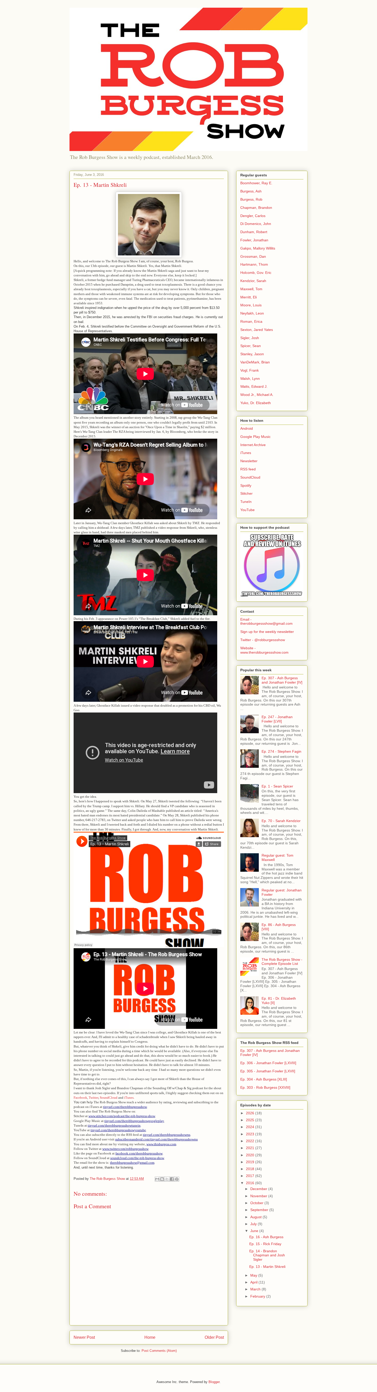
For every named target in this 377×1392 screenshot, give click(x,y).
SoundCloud (108, 1097)
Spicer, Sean (250, 346)
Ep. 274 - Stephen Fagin (281, 751)
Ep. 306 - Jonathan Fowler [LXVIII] (268, 1063)
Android (246, 428)
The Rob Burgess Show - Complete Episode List (282, 961)
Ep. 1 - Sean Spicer (277, 786)
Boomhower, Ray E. (256, 183)
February (258, 1296)
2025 (250, 1120)
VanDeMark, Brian (255, 362)
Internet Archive (253, 445)
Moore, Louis (251, 305)
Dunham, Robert (253, 232)
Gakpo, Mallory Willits (257, 248)
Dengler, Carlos (252, 216)
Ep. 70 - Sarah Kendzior (281, 821)
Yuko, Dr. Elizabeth (255, 403)
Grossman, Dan (253, 256)
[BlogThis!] (162, 1179)
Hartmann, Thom (254, 264)
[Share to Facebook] (171, 1179)
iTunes (129, 1097)
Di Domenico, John (255, 224)
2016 (250, 1183)
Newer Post (84, 1337)
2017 (250, 1176)
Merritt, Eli (248, 297)
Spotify (245, 485)
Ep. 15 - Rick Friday (265, 1244)
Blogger (214, 1382)
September (259, 1210)
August (256, 1217)
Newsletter (248, 461)
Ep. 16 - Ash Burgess (266, 1237)
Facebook (80, 1097)
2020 (250, 1155)
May (254, 1275)
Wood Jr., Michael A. (256, 395)
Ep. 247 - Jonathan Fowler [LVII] (277, 719)
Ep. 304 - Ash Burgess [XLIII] (263, 1079)
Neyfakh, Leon (252, 313)
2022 (250, 1141)
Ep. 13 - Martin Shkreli (267, 1267)
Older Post (214, 1337)
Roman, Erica (251, 321)
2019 (250, 1162)
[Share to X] (167, 1179)
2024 (250, 1127)
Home (149, 1337)
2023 (250, 1134)
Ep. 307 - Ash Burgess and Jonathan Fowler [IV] (282, 680)
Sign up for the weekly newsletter (267, 632)
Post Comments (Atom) (159, 1351)
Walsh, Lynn (250, 378)
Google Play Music (255, 437)
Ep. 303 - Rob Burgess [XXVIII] (265, 1087)
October (257, 1203)
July (254, 1224)
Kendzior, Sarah (253, 281)
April (254, 1282)
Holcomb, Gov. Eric (255, 273)
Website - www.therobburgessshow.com (264, 650)
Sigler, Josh (249, 338)
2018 (250, 1169)
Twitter (93, 1097)
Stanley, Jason (252, 354)
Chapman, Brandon (256, 208)
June (254, 1231)
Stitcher (246, 493)
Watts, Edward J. (253, 386)
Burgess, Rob (251, 199)
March (256, 1289)
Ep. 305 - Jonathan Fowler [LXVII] (267, 1071)
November (259, 1196)
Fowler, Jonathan (254, 240)
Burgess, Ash (251, 191)
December (259, 1189)
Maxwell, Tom (251, 289)
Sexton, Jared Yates (256, 330)
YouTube (247, 510)
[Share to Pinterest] (176, 1179)
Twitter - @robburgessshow (262, 640)
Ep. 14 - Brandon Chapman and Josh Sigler (267, 1255)
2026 (250, 1113)
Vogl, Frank (249, 370)
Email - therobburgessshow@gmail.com (266, 621)
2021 (250, 1148)
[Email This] (157, 1179)
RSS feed (248, 469)
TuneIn (246, 502)
